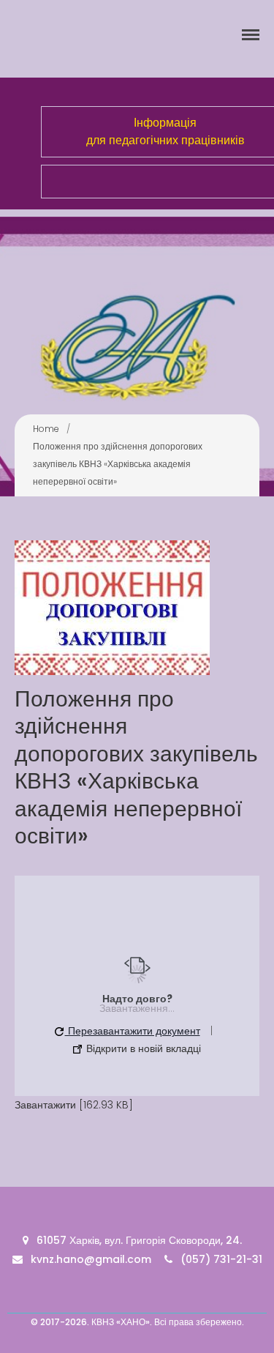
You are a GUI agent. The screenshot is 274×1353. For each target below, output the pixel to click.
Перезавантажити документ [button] (132, 1031)
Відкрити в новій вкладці (142, 1048)
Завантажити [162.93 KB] (74, 1104)
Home (46, 428)
